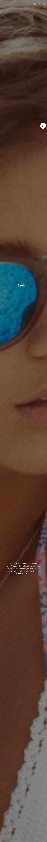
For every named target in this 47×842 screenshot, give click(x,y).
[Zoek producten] (43, 125)
